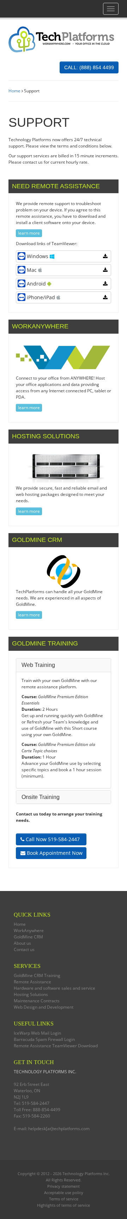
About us (22, 943)
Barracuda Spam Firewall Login (44, 1039)
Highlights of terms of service (63, 1205)
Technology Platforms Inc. (86, 1173)
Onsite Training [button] (41, 797)
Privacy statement (63, 1186)
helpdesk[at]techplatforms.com (59, 1129)
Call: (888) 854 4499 (89, 67)
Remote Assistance (32, 982)
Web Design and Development (43, 1007)
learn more (29, 233)
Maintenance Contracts (37, 1001)
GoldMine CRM (28, 937)
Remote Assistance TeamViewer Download (56, 1046)
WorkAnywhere (29, 930)
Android (37, 283)
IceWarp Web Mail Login (37, 1033)
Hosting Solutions (31, 994)
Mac (32, 270)
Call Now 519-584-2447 (52, 839)
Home (14, 91)
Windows (38, 256)
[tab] (63, 665)
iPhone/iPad (41, 297)
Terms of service (63, 1198)
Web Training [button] (38, 665)
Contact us (24, 949)
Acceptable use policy (63, 1192)
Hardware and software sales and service (54, 988)
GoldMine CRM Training (37, 975)
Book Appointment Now (54, 853)
